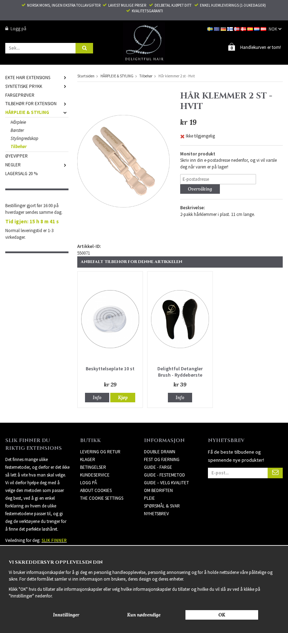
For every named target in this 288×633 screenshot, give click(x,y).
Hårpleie (18, 122)
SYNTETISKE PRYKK (23, 86)
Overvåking (200, 189)
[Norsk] (237, 29)
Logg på (18, 29)
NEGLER (13, 165)
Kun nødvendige (144, 615)
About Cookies (96, 490)
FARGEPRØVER (19, 95)
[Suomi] (230, 29)
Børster (17, 130)
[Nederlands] (257, 29)
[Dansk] (244, 29)
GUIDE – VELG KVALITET (166, 483)
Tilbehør (19, 146)
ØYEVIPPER (16, 156)
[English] (217, 29)
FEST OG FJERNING (161, 459)
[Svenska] (210, 29)
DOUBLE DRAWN (159, 452)
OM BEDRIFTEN (158, 490)
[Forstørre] (123, 161)
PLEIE (149, 498)
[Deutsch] (224, 29)
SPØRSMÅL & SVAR (162, 506)
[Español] (250, 29)
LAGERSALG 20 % (21, 174)
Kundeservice (95, 475)
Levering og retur (100, 452)
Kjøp (122, 398)
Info (97, 398)
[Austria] (264, 29)
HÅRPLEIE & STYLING (27, 112)
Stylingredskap (24, 138)
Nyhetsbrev (156, 514)
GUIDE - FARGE (158, 467)
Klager (87, 459)
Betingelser (93, 467)
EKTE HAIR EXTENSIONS (27, 78)
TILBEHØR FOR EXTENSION (31, 104)
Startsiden (85, 75)
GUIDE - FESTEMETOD (164, 475)
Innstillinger (66, 615)
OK (221, 615)
